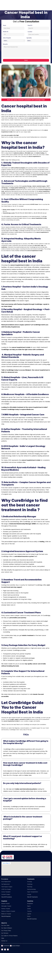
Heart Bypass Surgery (6, 886)
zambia (29, 908)
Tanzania (29, 911)
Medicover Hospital (6, 913)
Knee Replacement (6, 881)
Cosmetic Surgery (5, 894)
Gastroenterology (31, 889)
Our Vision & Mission (6, 928)
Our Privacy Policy (6, 930)
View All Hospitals (6, 916)
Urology (29, 894)
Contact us (4, 940)
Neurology (29, 886)
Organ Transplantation (32, 891)
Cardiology (29, 884)
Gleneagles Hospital (6, 906)
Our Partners (4, 933)
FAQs (2, 938)
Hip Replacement (5, 884)
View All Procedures (6, 897)
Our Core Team (5, 925)
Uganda (29, 913)
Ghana (28, 916)
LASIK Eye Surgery (6, 889)
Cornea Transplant (5, 891)
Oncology (29, 881)
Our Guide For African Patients (9, 935)
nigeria (29, 906)
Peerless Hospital (5, 908)
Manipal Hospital (5, 903)
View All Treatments (32, 897)
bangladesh (30, 903)
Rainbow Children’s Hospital (8, 911)
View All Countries (32, 919)
